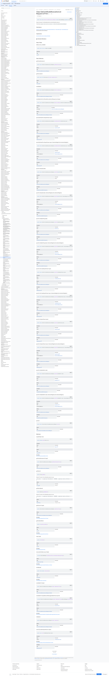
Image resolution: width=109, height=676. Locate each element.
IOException (39, 139)
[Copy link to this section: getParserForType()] (45, 505)
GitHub (62, 665)
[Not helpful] (72, 9)
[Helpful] (70, 9)
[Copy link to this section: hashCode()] (42, 536)
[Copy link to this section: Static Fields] (43, 42)
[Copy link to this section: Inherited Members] (47, 39)
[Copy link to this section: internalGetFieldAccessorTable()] (50, 552)
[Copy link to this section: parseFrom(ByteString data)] (48, 218)
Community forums (39, 665)
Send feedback (54, 654)
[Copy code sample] (71, 18)
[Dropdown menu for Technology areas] (17, 1)
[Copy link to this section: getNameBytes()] (43, 488)
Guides (6, 5)
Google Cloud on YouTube (88, 669)
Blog (85, 665)
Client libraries (17, 3)
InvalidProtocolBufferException (42, 190)
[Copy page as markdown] (51, 14)
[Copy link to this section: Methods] (41, 434)
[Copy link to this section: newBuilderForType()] (45, 583)
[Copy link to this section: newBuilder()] (42, 86)
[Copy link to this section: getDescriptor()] (43, 73)
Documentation (41, 9)
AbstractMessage (58, 29)
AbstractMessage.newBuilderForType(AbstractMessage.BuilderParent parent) (48, 614)
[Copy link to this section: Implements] (42, 33)
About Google (14, 674)
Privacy (18, 674)
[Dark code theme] (70, 18)
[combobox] (88, 1)
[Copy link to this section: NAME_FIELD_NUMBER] (46, 44)
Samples (15, 5)
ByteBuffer (56, 380)
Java (12, 3)
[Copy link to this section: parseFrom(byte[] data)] (46, 168)
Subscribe (99, 674)
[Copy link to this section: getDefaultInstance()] (45, 61)
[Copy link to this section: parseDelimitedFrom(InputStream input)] (53, 117)
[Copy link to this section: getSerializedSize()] (44, 520)
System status (39, 669)
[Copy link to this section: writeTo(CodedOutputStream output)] (52, 629)
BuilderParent (57, 605)
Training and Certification (64, 670)
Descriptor (38, 83)
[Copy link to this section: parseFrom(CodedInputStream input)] (52, 268)
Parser (38, 430)
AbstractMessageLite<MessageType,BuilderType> (47, 29)
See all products (14, 665)
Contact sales (14, 669)
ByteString (56, 228)
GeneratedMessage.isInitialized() (41, 580)
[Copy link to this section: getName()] (41, 471)
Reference (10, 5)
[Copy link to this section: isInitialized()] (42, 567)
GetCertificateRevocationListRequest (43, 133)
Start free (105, 3)
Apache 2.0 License (37, 658)
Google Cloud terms (26, 674)
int (37, 546)
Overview (2, 5)
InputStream (57, 127)
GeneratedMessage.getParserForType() (42, 518)
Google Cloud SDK (6, 3)
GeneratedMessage (65, 29)
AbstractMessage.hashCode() (40, 549)
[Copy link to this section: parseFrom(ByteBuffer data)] (48, 370)
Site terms (21, 674)
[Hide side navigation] (10, 674)
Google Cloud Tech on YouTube (89, 670)
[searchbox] (5, 8)
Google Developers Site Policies (48, 658)
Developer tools (46, 9)
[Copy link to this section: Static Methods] (44, 58)
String (38, 485)
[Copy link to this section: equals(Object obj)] (44, 436)
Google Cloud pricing (15, 666)
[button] (5, 210)
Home (37, 9)
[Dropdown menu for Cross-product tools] (26, 1)
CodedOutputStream (58, 639)
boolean (38, 577)
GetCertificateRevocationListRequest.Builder (44, 96)
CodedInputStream (58, 278)
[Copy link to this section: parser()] (40, 420)
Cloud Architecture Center (64, 669)
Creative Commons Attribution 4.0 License (58, 657)
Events (86, 666)
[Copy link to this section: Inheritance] (42, 27)
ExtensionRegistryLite (58, 204)
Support (38, 666)
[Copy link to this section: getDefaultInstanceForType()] (48, 458)
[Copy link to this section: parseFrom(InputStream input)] (49, 319)
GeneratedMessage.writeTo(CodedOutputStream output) (44, 642)
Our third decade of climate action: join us (34, 674)
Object (37, 29)
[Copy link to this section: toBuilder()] (41, 616)
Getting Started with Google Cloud (65, 666)
